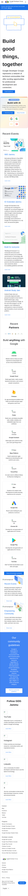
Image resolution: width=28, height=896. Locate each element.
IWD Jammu (9, 154)
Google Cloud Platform (7, 869)
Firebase (4, 867)
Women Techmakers (7, 824)
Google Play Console (7, 844)
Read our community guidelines (14, 690)
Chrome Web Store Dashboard (9, 853)
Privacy (8, 877)
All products (5, 871)
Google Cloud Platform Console (9, 841)
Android (4, 863)
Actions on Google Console (8, 848)
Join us (10, 8)
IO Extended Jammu (12, 202)
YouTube (4, 817)
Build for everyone (11, 247)
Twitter (3, 815)
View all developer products (14, 573)
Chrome (4, 865)
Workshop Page (9, 112)
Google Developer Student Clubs (10, 833)
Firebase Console (6, 846)
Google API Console (7, 839)
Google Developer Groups (8, 826)
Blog (3, 808)
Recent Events (10, 584)
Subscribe (22, 882)
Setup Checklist (20, 112)
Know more (9, 601)
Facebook (4, 810)
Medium (4, 812)
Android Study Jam (12, 290)
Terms (3, 877)
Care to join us (9, 91)
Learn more (7, 180)
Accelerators (5, 830)
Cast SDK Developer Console (9, 850)
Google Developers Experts (8, 828)
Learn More (8, 728)
